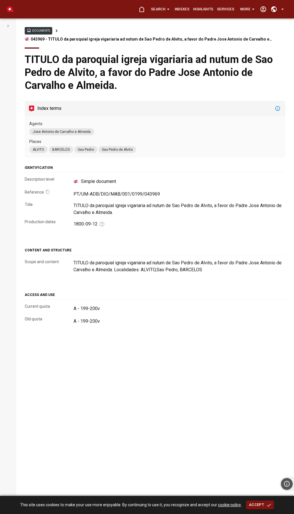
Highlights (203, 9)
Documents (38, 30)
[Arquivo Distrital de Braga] (10, 9)
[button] (160, 9)
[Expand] (8, 25)
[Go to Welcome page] (141, 9)
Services (225, 9)
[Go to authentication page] (263, 9)
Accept (256, 504)
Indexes (182, 9)
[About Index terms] (277, 108)
